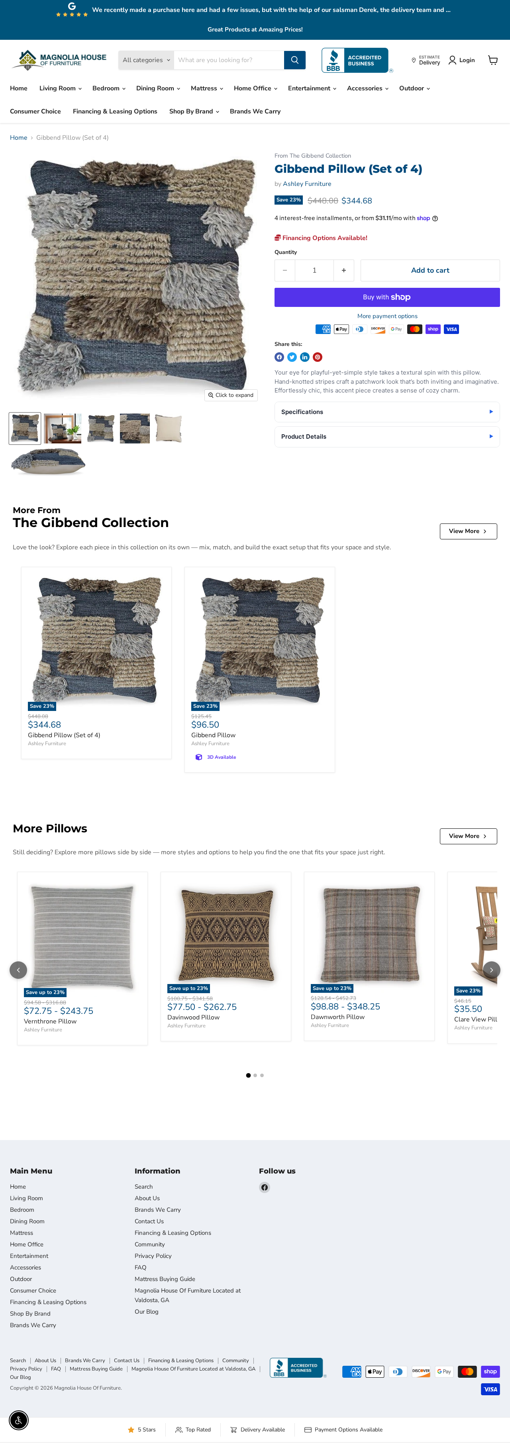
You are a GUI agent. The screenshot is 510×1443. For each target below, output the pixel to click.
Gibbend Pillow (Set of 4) (64, 735)
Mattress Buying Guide (165, 1279)
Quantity (286, 252)
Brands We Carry (255, 111)
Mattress (205, 88)
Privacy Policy (153, 1256)
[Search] (295, 60)
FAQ (141, 1267)
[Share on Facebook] (279, 357)
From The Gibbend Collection (313, 155)
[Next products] (491, 970)
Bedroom (106, 88)
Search (144, 1187)
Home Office (253, 88)
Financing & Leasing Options (115, 111)
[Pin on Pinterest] (317, 357)
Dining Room (156, 88)
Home (18, 88)
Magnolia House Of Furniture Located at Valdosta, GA (193, 1369)
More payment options (387, 316)
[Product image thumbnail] (62, 428)
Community (150, 1244)
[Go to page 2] (255, 1075)
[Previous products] (18, 970)
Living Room (58, 88)
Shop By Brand (192, 111)
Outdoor (412, 88)
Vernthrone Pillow (50, 1021)
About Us (147, 1198)
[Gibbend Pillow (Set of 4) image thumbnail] (25, 428)
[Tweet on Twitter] (292, 357)
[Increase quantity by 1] (344, 270)
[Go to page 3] (262, 1075)
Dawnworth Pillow (338, 1017)
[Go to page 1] (248, 1075)
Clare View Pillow (480, 1019)
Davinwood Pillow (193, 1017)
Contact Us (149, 1221)
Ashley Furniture (307, 184)
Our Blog (147, 1312)
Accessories (365, 88)
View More (464, 531)
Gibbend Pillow (213, 735)
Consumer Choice (35, 111)
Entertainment (310, 88)
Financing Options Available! (324, 238)
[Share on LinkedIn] (305, 357)
